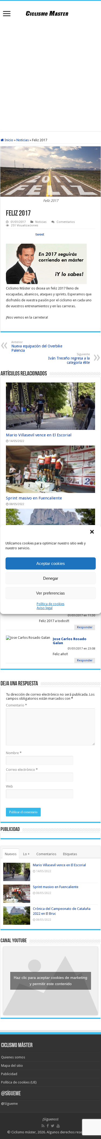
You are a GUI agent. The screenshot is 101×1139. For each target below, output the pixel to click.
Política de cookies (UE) (19, 1082)
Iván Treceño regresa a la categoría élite (69, 359)
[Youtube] (58, 1126)
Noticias (22, 140)
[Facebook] (47, 1126)
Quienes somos (13, 1057)
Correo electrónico (22, 770)
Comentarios (66, 222)
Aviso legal (45, 608)
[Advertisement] (50, 75)
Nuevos (10, 854)
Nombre (14, 753)
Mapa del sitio (12, 1066)
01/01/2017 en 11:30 (81, 615)
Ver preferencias (50, 593)
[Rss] (43, 1126)
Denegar (50, 578)
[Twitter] (52, 1126)
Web (9, 786)
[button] (92, 532)
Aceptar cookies (50, 563)
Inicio (8, 140)
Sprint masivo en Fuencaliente (34, 498)
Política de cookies (50, 604)
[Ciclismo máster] (50, 12)
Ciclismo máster (23, 1132)
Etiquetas (70, 854)
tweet (40, 234)
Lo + (26, 854)
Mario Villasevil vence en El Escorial (38, 435)
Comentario (16, 705)
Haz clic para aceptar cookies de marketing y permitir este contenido (50, 980)
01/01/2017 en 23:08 (81, 648)
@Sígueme (11, 1094)
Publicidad (9, 1074)
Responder (84, 627)
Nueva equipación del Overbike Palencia (36, 346)
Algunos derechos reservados (70, 1132)
